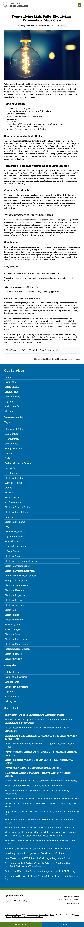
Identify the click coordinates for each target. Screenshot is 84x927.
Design (8, 453)
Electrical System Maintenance (21, 560)
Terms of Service (32, 915)
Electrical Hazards (14, 590)
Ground (8, 487)
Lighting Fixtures (14, 536)
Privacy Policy (44, 915)
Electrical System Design (18, 507)
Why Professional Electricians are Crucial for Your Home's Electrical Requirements (41, 753)
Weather (9, 492)
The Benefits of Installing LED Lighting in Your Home (57, 359)
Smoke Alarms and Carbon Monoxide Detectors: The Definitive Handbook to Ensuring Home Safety (37, 865)
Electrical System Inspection (20, 570)
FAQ (7, 526)
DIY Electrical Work (15, 531)
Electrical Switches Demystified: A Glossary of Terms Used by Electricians (37, 792)
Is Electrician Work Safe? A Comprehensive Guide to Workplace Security (38, 774)
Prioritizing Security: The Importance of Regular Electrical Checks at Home (41, 745)
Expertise (10, 516)
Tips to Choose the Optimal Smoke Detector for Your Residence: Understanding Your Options (38, 721)
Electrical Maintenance (17, 644)
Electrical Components (16, 585)
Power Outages (12, 629)
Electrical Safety (13, 634)
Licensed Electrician (15, 546)
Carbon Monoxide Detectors (19, 463)
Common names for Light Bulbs (20, 108)
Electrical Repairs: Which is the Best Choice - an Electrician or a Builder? (39, 761)
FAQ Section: (12, 121)
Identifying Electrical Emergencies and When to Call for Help (37, 848)
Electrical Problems (15, 521)
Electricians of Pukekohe (13, 915)
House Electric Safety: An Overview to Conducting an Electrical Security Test (38, 729)
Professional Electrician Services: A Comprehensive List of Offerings (40, 871)
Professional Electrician (17, 648)
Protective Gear (12, 541)
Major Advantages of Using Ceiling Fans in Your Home (33, 785)
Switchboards (12, 406)
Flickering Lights (14, 624)
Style (42, 350)
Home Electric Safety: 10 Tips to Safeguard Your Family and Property (41, 780)
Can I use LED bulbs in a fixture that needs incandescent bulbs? (36, 124)
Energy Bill (10, 468)
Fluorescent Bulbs (19, 350)
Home (77, 915)
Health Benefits (13, 438)
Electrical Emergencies (17, 639)
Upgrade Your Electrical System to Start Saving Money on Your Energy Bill (42, 813)
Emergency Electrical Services (20, 575)
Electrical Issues (13, 653)
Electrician (10, 609)
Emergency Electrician (16, 686)
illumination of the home (26, 84)
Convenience (11, 443)
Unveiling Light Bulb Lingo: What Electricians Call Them (34, 853)
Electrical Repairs (14, 599)
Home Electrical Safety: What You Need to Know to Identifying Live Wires (40, 805)
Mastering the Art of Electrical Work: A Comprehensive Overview (39, 827)
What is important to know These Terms (24, 116)
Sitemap (52, 915)
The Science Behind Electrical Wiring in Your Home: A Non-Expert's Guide (40, 842)
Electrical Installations (16, 512)
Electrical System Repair (17, 565)
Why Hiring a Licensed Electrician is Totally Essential (33, 767)
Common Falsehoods (16, 113)
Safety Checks (12, 386)
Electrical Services (14, 604)
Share (64, 26)
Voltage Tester (12, 551)
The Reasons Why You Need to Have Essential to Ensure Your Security (42, 798)
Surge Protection (13, 482)
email (12, 417)
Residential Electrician (16, 676)
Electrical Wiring (13, 658)
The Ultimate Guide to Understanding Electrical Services (34, 714)
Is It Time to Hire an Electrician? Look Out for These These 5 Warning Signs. (41, 878)
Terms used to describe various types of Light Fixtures (30, 111)
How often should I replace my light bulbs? (27, 129)
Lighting (58, 350)
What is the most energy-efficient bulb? (26, 126)
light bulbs (23, 86)
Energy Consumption (16, 580)
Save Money (11, 472)
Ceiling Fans (11, 391)
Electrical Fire (12, 614)
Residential (10, 381)
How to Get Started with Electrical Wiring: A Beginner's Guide (37, 858)
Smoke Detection (13, 502)
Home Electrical (13, 497)
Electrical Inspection (15, 595)
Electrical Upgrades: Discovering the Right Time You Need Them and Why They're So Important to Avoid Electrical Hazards (41, 834)
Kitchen (9, 411)
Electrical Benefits (14, 477)
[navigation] (79, 5)
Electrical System (14, 619)
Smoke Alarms (12, 396)
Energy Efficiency (14, 448)
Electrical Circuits (14, 556)
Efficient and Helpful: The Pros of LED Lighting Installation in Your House (40, 821)
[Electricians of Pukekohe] (15, 7)
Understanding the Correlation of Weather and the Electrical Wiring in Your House (41, 737)
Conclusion (12, 119)
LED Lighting (33, 350)
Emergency (10, 376)
